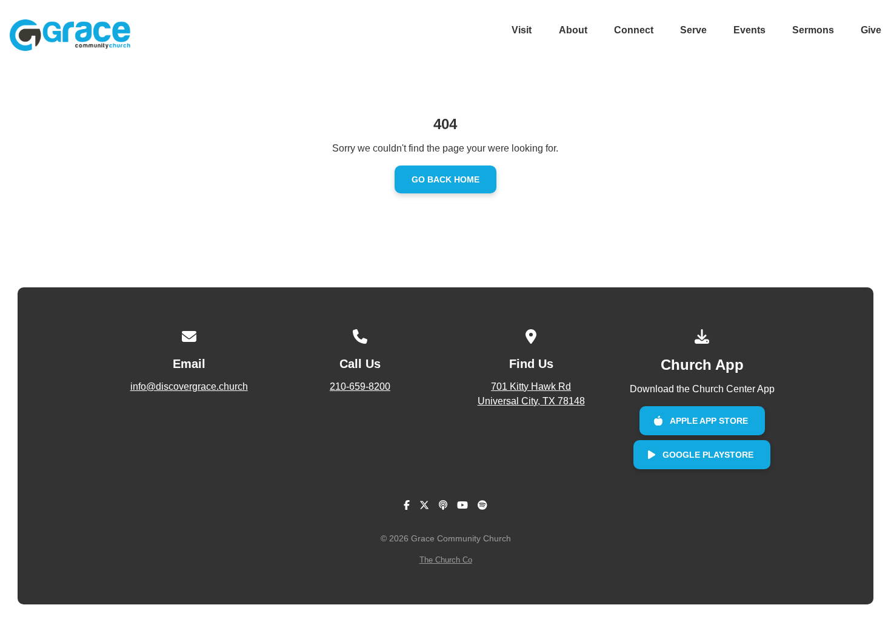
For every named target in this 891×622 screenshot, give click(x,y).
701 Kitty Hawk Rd (531, 393)
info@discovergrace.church (189, 386)
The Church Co (445, 559)
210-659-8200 (360, 386)
